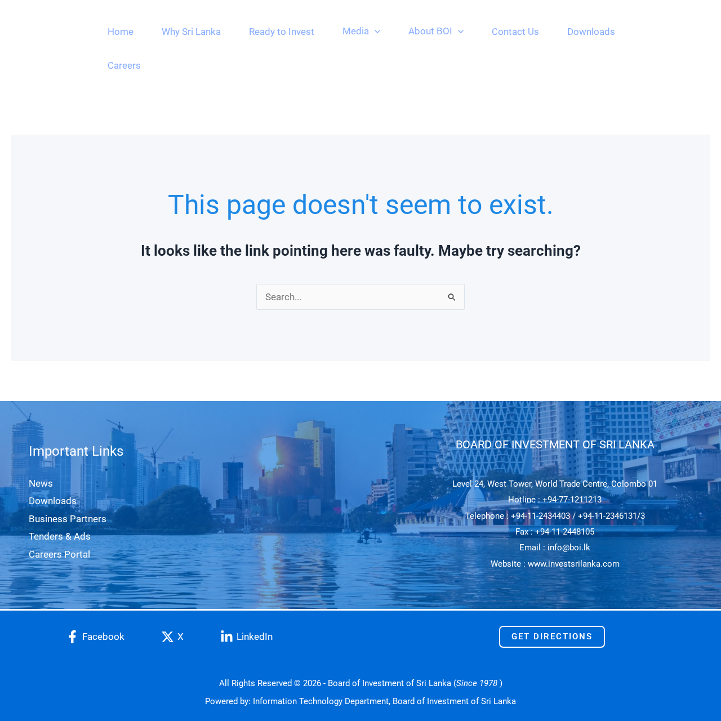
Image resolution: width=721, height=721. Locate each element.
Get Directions (552, 636)
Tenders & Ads (60, 536)
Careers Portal (59, 554)
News (41, 483)
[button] (374, 31)
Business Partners (67, 518)
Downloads (53, 500)
